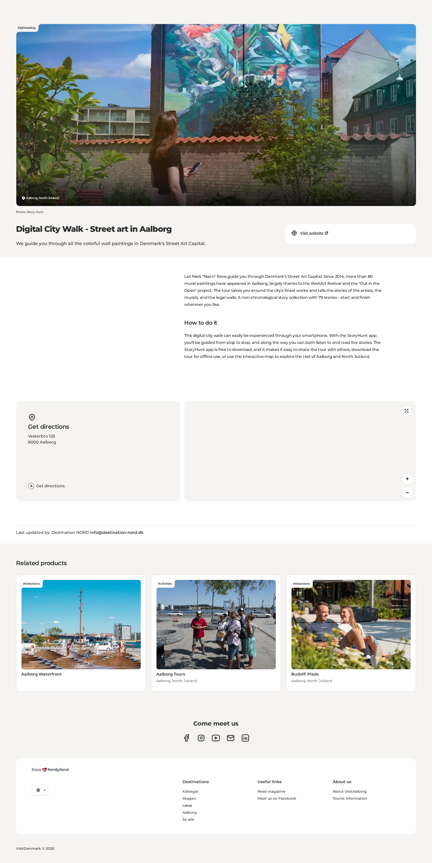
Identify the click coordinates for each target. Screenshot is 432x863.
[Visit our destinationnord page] (245, 738)
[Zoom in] (408, 479)
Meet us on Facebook (277, 798)
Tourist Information (350, 798)
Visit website (312, 233)
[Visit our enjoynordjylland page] (186, 738)
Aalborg (189, 812)
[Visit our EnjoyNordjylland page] (216, 738)
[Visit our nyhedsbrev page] (230, 738)
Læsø (187, 805)
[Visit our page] (201, 738)
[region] (300, 451)
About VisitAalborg (350, 791)
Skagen (189, 798)
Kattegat (190, 791)
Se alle (188, 819)
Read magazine (272, 791)
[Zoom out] (408, 493)
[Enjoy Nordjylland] (50, 769)
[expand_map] (406, 410)
